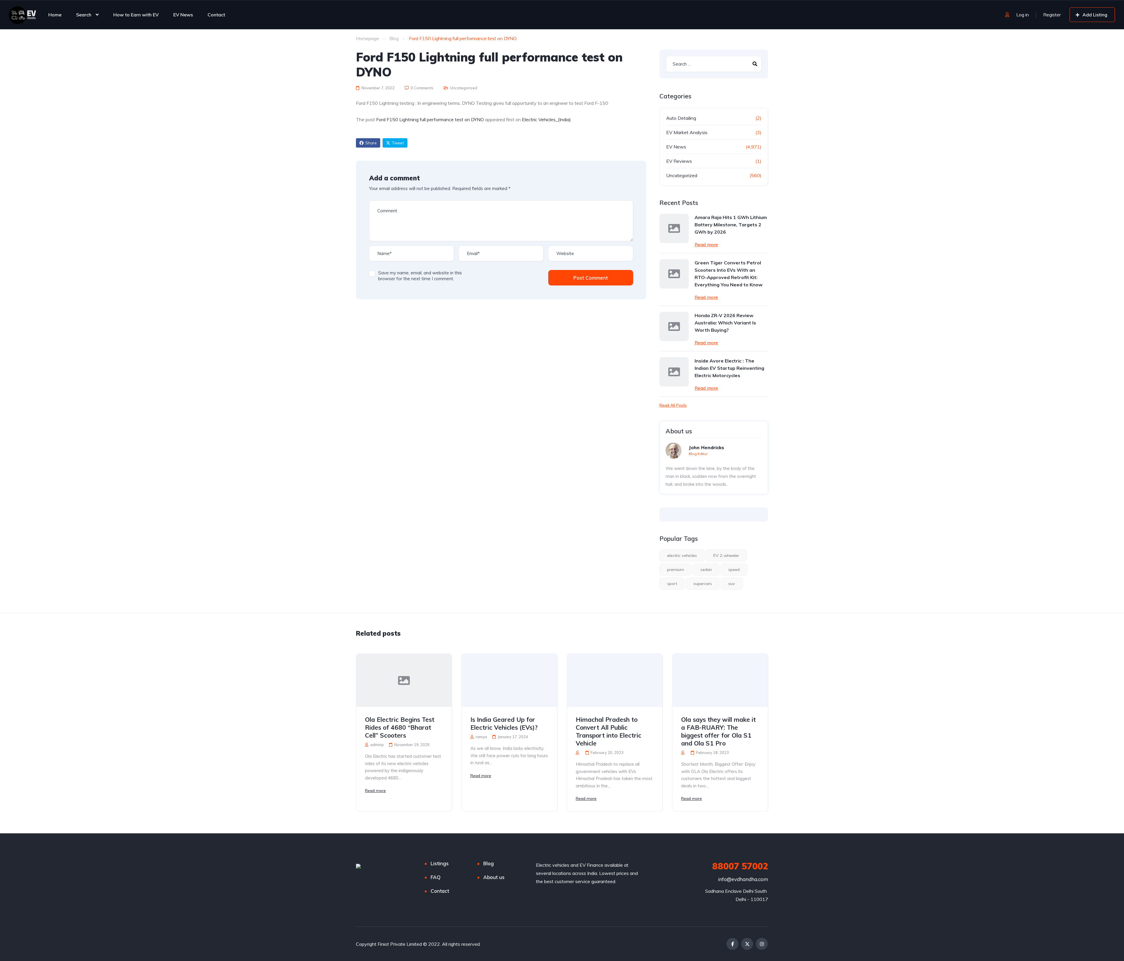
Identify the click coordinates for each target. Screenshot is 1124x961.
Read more (706, 244)
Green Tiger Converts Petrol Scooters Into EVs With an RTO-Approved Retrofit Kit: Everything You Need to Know (729, 274)
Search (83, 15)
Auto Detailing (681, 118)
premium (675, 569)
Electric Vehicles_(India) (546, 119)
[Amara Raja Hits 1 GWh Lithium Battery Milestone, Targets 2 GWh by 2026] (674, 228)
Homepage (367, 38)
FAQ (436, 877)
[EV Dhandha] (22, 15)
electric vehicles (682, 555)
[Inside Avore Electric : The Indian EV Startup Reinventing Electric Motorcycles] (674, 372)
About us (494, 877)
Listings (440, 863)
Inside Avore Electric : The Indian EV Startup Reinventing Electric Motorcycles (729, 368)
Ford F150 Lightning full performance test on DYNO (430, 119)
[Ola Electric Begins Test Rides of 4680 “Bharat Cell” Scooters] (404, 680)
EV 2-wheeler (726, 555)
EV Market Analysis (686, 132)
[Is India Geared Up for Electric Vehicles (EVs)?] (509, 680)
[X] (747, 944)
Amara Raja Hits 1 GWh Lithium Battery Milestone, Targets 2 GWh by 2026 (731, 224)
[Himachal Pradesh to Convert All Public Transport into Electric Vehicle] (614, 680)
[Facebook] (733, 944)
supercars (702, 583)
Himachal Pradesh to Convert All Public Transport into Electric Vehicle (608, 731)
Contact (216, 15)
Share (371, 143)
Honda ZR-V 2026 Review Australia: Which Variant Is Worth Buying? (725, 322)
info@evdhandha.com (743, 879)
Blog (394, 38)
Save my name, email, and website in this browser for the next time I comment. (420, 275)
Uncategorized (463, 88)
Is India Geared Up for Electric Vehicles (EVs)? (504, 723)
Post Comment (590, 278)
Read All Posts (673, 405)
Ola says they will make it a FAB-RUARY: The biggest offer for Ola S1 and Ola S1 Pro (718, 731)
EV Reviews (679, 161)
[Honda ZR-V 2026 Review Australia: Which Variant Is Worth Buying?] (674, 326)
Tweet (398, 143)
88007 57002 (740, 866)
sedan (706, 569)
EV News (183, 15)
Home (54, 15)
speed (734, 569)
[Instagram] (762, 944)
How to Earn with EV (136, 15)
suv (731, 583)
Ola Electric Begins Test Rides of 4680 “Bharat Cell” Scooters (399, 727)
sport (672, 583)
